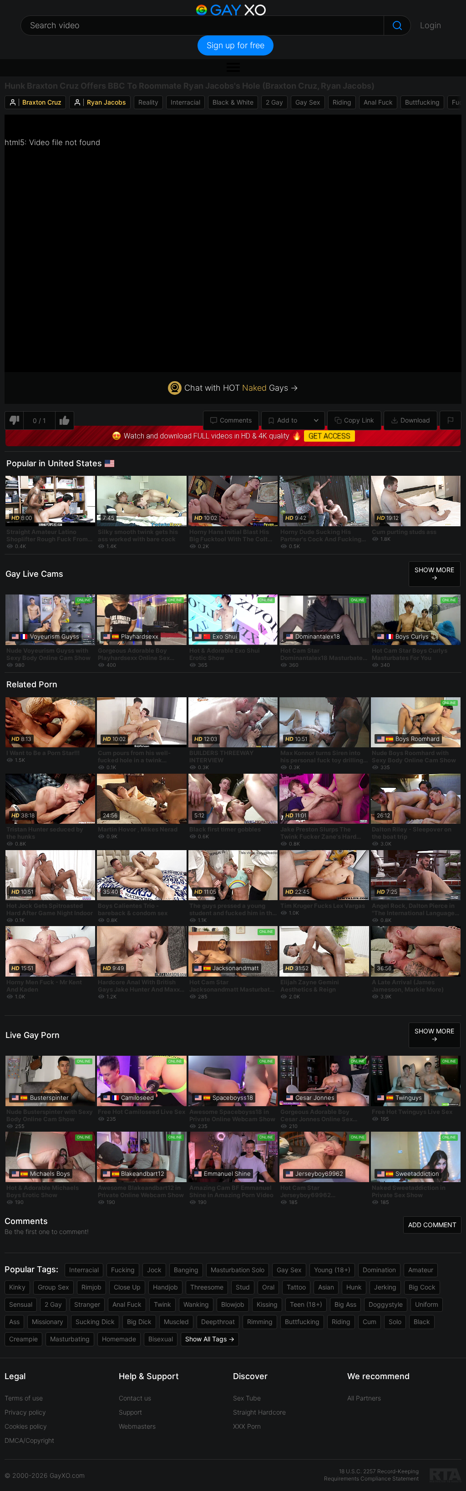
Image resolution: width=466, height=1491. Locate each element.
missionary (47, 1321)
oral (268, 1287)
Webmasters (137, 1426)
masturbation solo (237, 1270)
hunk (354, 1287)
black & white (233, 102)
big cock (422, 1287)
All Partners (364, 1398)
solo (395, 1321)
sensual (20, 1304)
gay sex (307, 102)
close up (127, 1287)
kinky (17, 1287)
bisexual (160, 1339)
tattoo (296, 1287)
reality (148, 102)
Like (65, 420)
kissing (267, 1304)
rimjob (91, 1287)
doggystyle (386, 1304)
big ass (345, 1304)
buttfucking (422, 102)
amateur (420, 1270)
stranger (87, 1304)
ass (14, 1321)
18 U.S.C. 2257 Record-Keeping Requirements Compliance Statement (371, 1475)
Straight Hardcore (259, 1412)
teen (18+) (306, 1304)
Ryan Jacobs (106, 102)
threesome (206, 1287)
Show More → (434, 573)
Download (415, 420)
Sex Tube (247, 1398)
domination (379, 1270)
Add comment (432, 1225)
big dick (139, 1321)
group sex (53, 1287)
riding (342, 102)
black (422, 1321)
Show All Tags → (209, 1339)
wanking (196, 1304)
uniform (426, 1304)
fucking (123, 1270)
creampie (23, 1339)
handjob (165, 1287)
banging (186, 1270)
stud (243, 1287)
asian (326, 1287)
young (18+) (332, 1270)
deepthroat (218, 1321)
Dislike (14, 420)
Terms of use (24, 1398)
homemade (119, 1339)
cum (369, 1321)
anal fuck (378, 102)
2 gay (274, 102)
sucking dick (95, 1321)
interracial (185, 102)
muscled (176, 1321)
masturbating (70, 1339)
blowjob (232, 1304)
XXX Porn (247, 1426)
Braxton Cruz (41, 102)
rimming (260, 1321)
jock (154, 1270)
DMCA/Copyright (29, 1440)
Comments (236, 420)
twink (162, 1304)
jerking (385, 1287)
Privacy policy (25, 1412)
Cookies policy (26, 1426)
